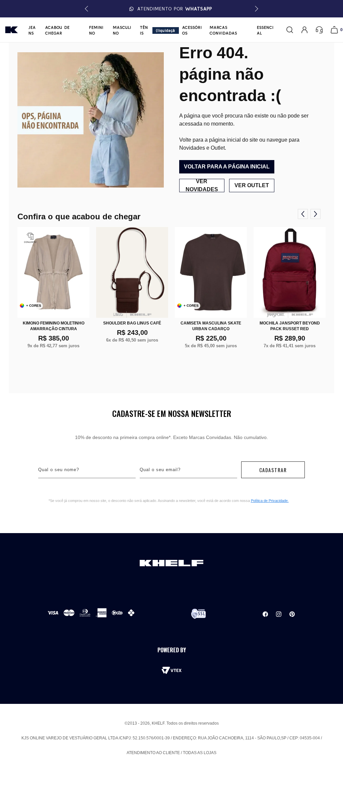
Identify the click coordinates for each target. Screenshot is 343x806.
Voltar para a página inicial (227, 166)
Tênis (144, 30)
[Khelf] (11, 29)
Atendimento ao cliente (153, 752)
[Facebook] (265, 614)
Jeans (32, 30)
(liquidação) (165, 31)
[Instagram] (278, 614)
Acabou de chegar (57, 30)
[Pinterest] (292, 614)
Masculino (122, 30)
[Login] (304, 29)
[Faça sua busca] (289, 29)
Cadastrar (273, 469)
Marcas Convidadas (223, 30)
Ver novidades (202, 185)
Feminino (96, 30)
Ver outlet (251, 185)
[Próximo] (316, 214)
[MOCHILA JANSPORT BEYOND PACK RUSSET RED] (290, 272)
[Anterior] (303, 214)
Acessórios (192, 30)
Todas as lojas (199, 752)
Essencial (265, 30)
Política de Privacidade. (270, 501)
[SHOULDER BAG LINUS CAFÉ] (132, 272)
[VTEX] (171, 670)
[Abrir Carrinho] (334, 30)
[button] (255, 9)
